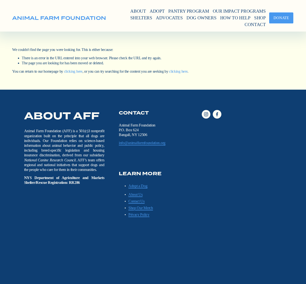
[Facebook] (217, 114)
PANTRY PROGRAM (188, 11)
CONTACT (255, 24)
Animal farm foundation (59, 18)
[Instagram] (206, 114)
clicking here (73, 71)
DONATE (281, 18)
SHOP (260, 17)
